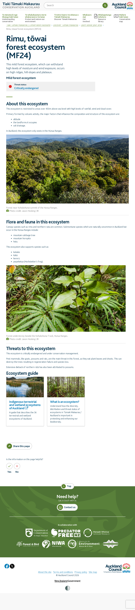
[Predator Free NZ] (66, 534)
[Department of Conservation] (37, 534)
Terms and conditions (63, 572)
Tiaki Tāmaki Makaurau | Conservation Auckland (28, 25)
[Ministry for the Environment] (84, 545)
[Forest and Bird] (28, 545)
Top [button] (69, 486)
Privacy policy (80, 572)
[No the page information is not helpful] (17, 466)
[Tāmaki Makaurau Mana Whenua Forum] (110, 545)
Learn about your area (91, 25)
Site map (93, 572)
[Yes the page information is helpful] (9, 466)
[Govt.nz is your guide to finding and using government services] (67, 579)
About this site (44, 572)
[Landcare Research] (96, 534)
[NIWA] (54, 545)
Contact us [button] (70, 507)
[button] (67, 588)
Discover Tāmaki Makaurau (65, 25)
